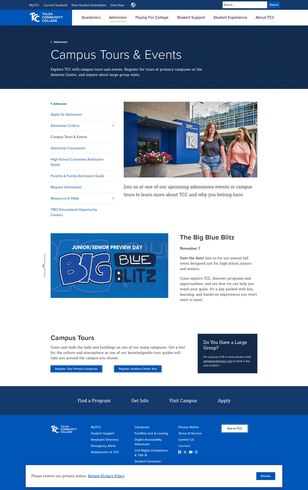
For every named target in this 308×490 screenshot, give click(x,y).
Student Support (191, 17)
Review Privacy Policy (106, 476)
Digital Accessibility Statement (148, 442)
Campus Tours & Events (69, 137)
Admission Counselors (68, 148)
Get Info (139, 400)
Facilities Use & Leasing (151, 433)
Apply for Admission (66, 114)
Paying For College (151, 17)
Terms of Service (190, 433)
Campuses (142, 427)
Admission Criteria (65, 125)
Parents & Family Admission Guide (77, 176)
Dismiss (266, 476)
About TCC (265, 17)
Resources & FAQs (65, 198)
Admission (118, 17)
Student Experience (230, 17)
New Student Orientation (89, 5)
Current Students (55, 5)
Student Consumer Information (148, 463)
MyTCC (34, 5)
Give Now (117, 5)
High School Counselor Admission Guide (77, 162)
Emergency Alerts (103, 445)
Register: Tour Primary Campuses (76, 369)
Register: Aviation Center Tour (138, 369)
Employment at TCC (105, 452)
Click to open (91, 23)
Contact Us (186, 439)
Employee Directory (105, 439)
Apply (224, 400)
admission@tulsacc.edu (217, 361)
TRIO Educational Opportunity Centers (74, 212)
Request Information (66, 187)
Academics (91, 17)
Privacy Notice (188, 427)
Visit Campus (183, 400)
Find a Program (94, 400)
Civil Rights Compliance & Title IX (151, 452)
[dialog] (154, 476)
